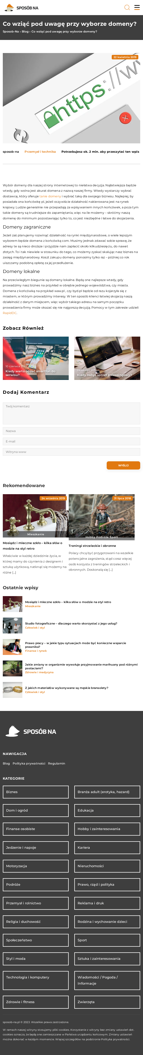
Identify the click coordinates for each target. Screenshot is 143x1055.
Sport (82, 940)
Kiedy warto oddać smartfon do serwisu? (30, 373)
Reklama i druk (91, 903)
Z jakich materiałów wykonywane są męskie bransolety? (66, 688)
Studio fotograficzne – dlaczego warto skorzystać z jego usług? (71, 623)
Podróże (13, 884)
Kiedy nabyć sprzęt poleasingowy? (104, 375)
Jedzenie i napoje (21, 848)
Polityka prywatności (29, 763)
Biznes (12, 792)
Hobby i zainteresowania (99, 829)
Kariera (84, 848)
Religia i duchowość (23, 922)
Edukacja (86, 810)
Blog (6, 763)
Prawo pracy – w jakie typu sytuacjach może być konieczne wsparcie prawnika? (75, 645)
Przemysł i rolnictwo (23, 903)
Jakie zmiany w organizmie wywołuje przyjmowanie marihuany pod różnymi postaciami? (81, 666)
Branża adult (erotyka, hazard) (104, 792)
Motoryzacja (16, 866)
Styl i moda (16, 959)
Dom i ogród (17, 810)
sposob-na (11, 151)
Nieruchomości (91, 866)
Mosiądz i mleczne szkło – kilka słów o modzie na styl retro (68, 602)
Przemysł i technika (40, 151)
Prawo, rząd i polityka (96, 884)
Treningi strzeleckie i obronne (92, 546)
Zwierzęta (86, 1002)
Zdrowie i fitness (20, 1002)
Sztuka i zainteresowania (99, 959)
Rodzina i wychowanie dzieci (102, 922)
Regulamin (56, 763)
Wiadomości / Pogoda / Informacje (98, 980)
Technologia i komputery (27, 977)
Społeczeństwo (19, 940)
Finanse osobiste (20, 829)
